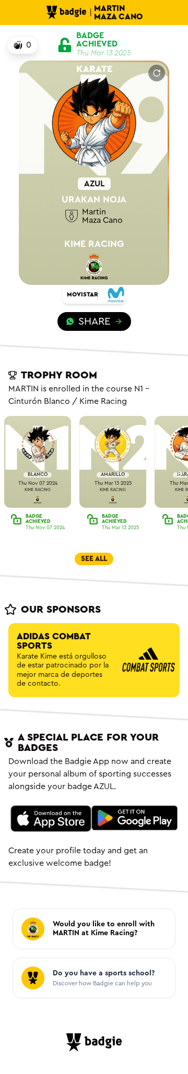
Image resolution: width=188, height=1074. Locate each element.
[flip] (156, 73)
